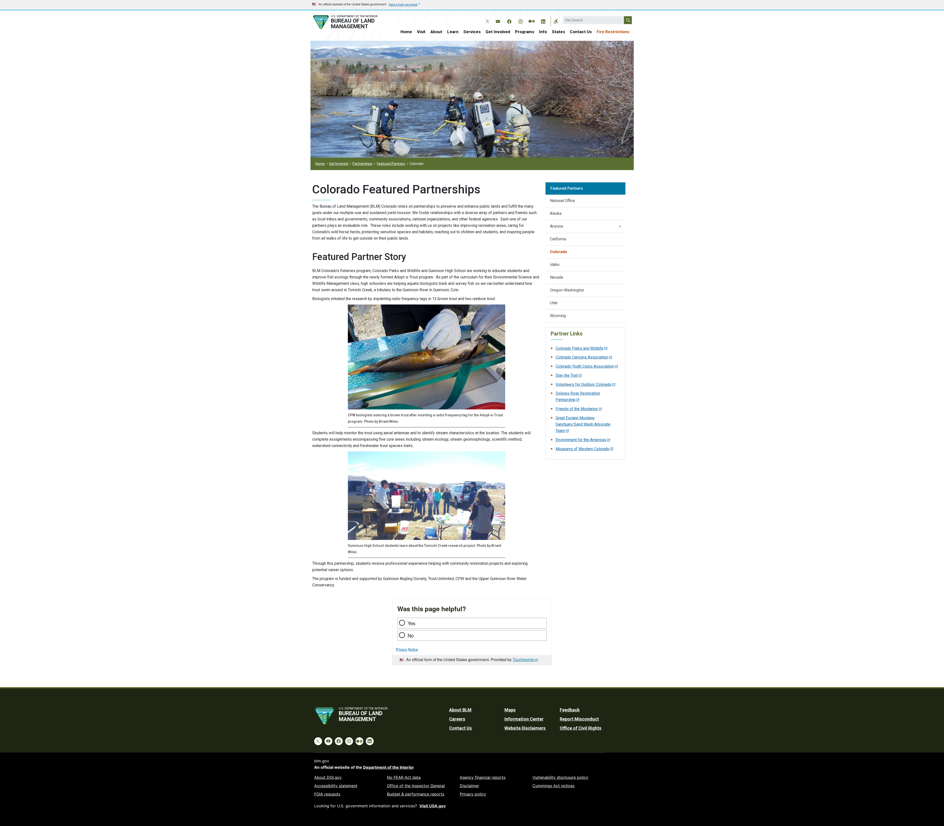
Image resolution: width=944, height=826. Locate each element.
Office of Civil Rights (580, 728)
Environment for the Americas (581, 439)
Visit (421, 31)
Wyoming (558, 315)
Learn (452, 31)
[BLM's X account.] (486, 18)
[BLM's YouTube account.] (498, 21)
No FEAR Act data (404, 777)
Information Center (524, 719)
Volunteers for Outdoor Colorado (583, 384)
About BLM (460, 709)
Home (406, 31)
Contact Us (581, 31)
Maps (510, 709)
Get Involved (498, 31)
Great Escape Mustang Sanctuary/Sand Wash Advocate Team (583, 424)
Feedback (570, 709)
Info (543, 31)
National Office (562, 200)
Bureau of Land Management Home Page (350, 22)
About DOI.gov (328, 777)
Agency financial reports (482, 777)
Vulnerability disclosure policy (560, 777)
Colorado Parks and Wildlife (580, 348)
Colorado (558, 251)
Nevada (556, 277)
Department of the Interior (388, 767)
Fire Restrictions (613, 31)
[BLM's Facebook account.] (509, 21)
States (558, 31)
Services (472, 31)
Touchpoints (523, 659)
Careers (457, 719)
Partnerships (362, 164)
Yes (411, 623)
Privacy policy (473, 794)
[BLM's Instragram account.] (520, 21)
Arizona (556, 226)
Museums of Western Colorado (582, 449)
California (558, 239)
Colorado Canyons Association (582, 357)
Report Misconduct (579, 719)
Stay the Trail (567, 375)
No (411, 635)
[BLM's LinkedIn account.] (543, 21)
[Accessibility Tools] (556, 21)
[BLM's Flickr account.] (532, 18)
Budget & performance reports (415, 794)
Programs (524, 31)
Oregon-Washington (567, 290)
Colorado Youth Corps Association (585, 366)
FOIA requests (327, 794)
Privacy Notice (407, 649)
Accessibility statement (335, 785)
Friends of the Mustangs (577, 408)
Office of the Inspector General (416, 785)
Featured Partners (391, 164)
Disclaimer (469, 785)
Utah (554, 303)
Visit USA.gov (432, 805)
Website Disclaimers (525, 728)
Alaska (555, 213)
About (436, 31)
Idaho (555, 264)
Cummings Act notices (553, 785)
